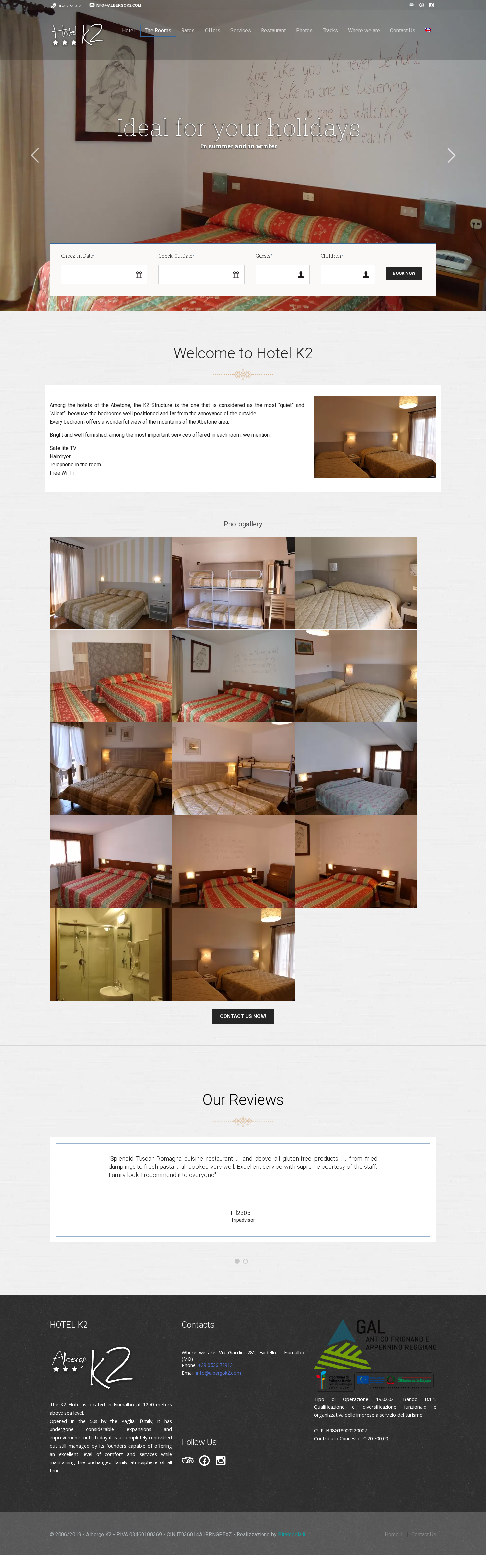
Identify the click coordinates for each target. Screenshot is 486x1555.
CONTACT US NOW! (243, 1016)
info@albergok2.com (218, 1373)
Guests (263, 256)
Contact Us (402, 30)
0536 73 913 (70, 6)
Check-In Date (77, 256)
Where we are (364, 30)
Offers (212, 30)
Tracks (330, 30)
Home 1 (394, 1534)
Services (240, 30)
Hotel (128, 30)
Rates (188, 30)
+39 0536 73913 (215, 1365)
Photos (304, 30)
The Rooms (158, 30)
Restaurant (273, 30)
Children (331, 256)
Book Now (404, 273)
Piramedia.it (291, 1534)
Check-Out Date (175, 256)
